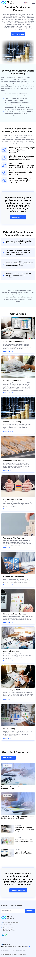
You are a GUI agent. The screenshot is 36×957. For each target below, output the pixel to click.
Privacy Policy (20, 950)
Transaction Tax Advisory (13, 538)
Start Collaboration (18, 890)
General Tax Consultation (13, 577)
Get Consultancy (18, 34)
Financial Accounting (12, 422)
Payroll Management (12, 380)
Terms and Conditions (8, 950)
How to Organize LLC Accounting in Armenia (23, 853)
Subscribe (29, 910)
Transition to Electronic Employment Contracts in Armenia (24, 829)
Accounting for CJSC (11, 690)
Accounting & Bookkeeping (14, 341)
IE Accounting (9, 729)
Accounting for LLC (11, 651)
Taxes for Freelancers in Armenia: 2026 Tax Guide (24, 840)
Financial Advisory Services (14, 614)
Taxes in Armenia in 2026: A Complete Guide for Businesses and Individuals (17, 817)
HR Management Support (13, 461)
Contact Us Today (18, 217)
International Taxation (12, 499)
